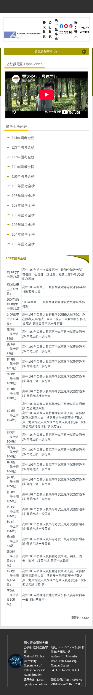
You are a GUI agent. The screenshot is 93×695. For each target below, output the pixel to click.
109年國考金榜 (23, 186)
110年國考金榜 (23, 176)
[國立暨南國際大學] (22, 36)
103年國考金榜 (23, 244)
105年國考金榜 (23, 225)
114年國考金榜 (23, 138)
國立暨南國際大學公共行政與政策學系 (36, 647)
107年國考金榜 (23, 205)
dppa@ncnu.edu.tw (35, 684)
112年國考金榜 (23, 157)
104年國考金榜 (23, 234)
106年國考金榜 (23, 215)
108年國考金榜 (23, 196)
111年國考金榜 (23, 167)
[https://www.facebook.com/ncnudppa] (61, 27)
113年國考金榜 (23, 147)
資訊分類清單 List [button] (46, 51)
